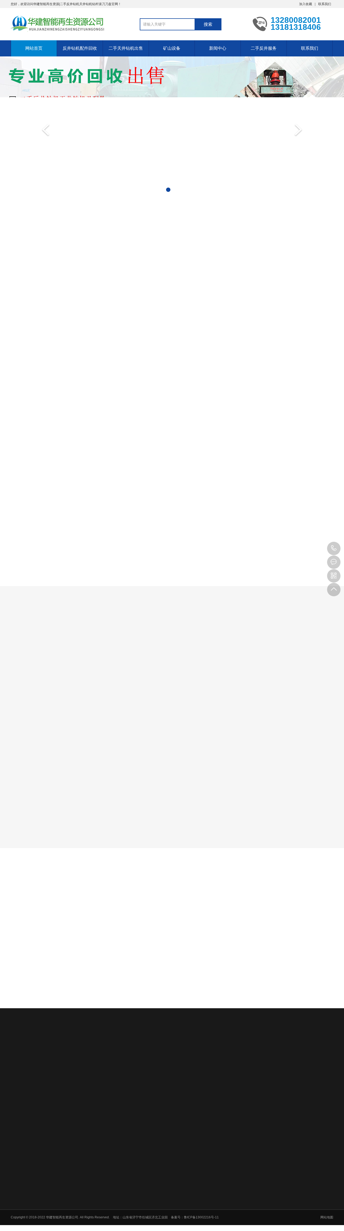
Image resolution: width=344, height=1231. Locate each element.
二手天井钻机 (140, 687)
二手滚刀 (137, 305)
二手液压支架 (240, 1178)
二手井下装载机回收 (244, 1227)
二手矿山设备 (240, 1192)
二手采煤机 (238, 1185)
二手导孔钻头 (231, 305)
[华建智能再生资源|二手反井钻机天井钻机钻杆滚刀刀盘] (58, 24)
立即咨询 (305, 589)
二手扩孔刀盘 (182, 305)
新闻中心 (217, 48)
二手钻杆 (98, 305)
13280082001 (334, 548)
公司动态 (152, 1010)
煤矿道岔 (89, 1157)
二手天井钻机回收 (35, 1157)
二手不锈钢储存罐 (149, 1157)
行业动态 (192, 1010)
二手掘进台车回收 (243, 1206)
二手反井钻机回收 (66, 1157)
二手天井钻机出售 (126, 48)
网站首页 (33, 48)
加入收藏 (305, 4)
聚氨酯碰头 (107, 1157)
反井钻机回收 (53, 305)
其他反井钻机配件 (286, 305)
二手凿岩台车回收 (243, 1213)
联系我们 (324, 4)
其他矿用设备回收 (243, 1199)
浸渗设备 (125, 1157)
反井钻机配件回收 (80, 48)
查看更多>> (172, 545)
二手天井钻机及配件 (196, 687)
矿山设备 (171, 48)
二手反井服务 (264, 48)
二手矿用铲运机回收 (244, 1220)
